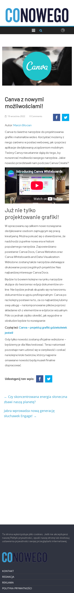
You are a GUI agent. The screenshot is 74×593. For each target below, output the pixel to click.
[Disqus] (37, 470)
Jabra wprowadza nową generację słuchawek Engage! (29, 413)
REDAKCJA (8, 576)
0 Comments (35, 116)
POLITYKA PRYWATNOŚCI (17, 588)
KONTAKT (8, 571)
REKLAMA (8, 582)
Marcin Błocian (22, 125)
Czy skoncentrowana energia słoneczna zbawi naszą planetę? (35, 399)
